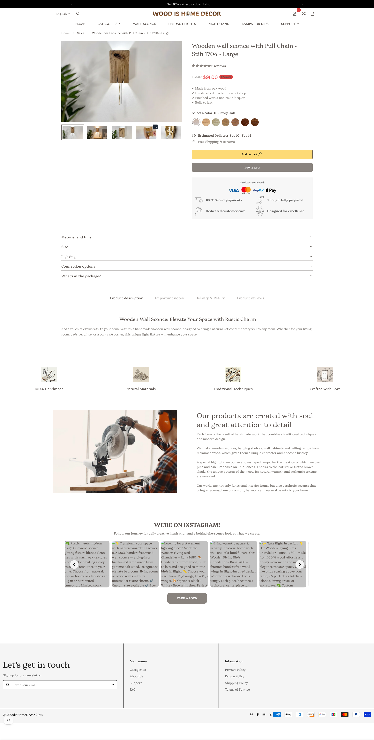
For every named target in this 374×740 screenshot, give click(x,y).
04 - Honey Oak (225, 122)
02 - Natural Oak (206, 122)
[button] (312, 13)
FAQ (132, 689)
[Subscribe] (112, 684)
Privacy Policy (235, 669)
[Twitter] (270, 714)
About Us (136, 676)
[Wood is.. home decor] (187, 13)
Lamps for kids (255, 23)
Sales (80, 33)
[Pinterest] (251, 714)
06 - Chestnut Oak (245, 122)
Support (288, 23)
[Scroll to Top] (366, 718)
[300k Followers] (257, 714)
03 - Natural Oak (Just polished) (216, 122)
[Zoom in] (173, 49)
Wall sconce (144, 23)
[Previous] (71, 4)
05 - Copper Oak (235, 122)
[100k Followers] (264, 714)
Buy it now (252, 167)
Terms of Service (237, 689)
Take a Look (187, 598)
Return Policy (234, 676)
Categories (107, 23)
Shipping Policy (236, 682)
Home (80, 23)
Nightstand (218, 23)
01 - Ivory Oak (196, 122)
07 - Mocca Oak (255, 122)
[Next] (303, 4)
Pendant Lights (182, 23)
